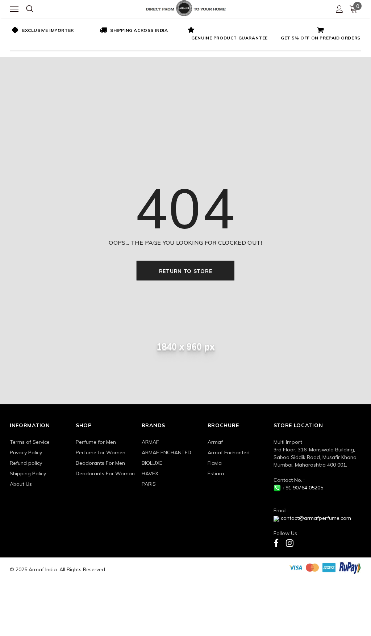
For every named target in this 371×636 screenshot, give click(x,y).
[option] (54, 30)
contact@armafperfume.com (316, 518)
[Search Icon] (29, 9)
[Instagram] (289, 543)
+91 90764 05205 (302, 487)
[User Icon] (339, 9)
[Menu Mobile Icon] (14, 9)
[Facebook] (276, 543)
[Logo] (186, 7)
